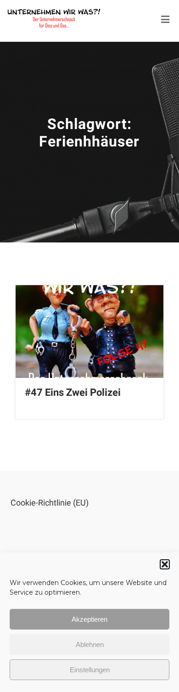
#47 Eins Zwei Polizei (73, 392)
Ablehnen (90, 644)
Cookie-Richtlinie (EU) (50, 502)
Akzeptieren (89, 619)
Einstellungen (90, 670)
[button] (164, 564)
